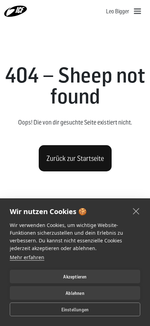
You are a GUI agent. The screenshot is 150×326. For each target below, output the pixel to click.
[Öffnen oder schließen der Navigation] (137, 11)
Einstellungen (75, 309)
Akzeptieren (75, 276)
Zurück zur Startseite (75, 158)
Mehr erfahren (27, 257)
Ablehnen (75, 293)
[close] (136, 211)
